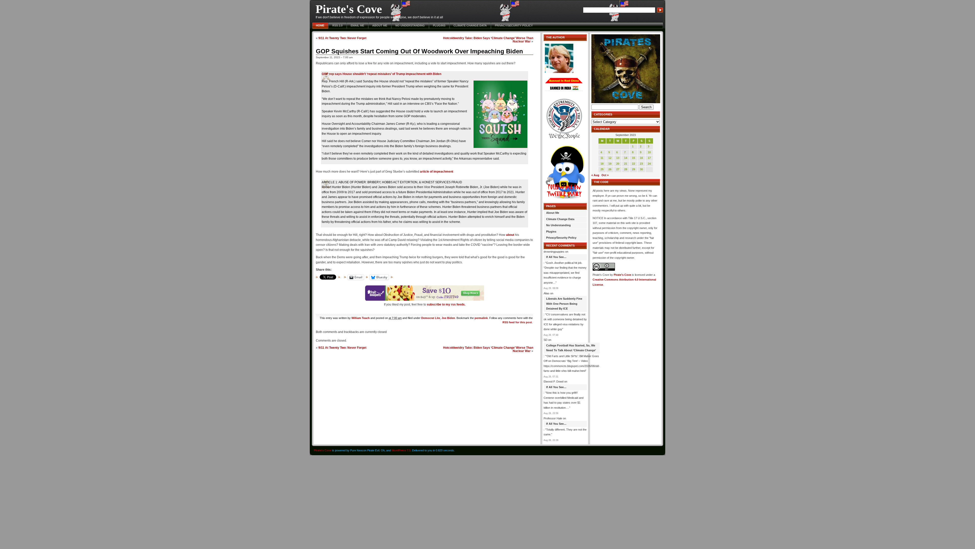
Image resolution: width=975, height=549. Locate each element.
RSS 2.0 (337, 25)
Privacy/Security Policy (514, 25)
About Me (379, 25)
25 (602, 169)
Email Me (357, 25)
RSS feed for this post (517, 322)
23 (641, 163)
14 (625, 157)
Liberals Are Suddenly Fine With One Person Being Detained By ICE (564, 303)
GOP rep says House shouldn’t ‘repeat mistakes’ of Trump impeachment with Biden (381, 74)
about (510, 235)
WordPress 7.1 (401, 450)
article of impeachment (436, 171)
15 (633, 157)
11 (601, 157)
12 (609, 157)
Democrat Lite (430, 317)
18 (602, 163)
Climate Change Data (470, 25)
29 (633, 169)
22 (633, 163)
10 (649, 152)
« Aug (595, 175)
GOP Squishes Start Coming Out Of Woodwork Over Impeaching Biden (419, 51)
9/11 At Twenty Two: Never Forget (342, 38)
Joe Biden (448, 317)
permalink (481, 317)
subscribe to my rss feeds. (446, 304)
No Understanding (410, 25)
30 (641, 169)
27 (617, 169)
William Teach (360, 317)
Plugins (439, 25)
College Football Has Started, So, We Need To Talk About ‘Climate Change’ (571, 348)
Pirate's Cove (349, 9)
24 (649, 163)
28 (625, 169)
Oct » (605, 175)
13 (617, 157)
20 (617, 163)
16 (641, 157)
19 (609, 163)
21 (625, 163)
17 (649, 157)
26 (609, 169)
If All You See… (556, 256)
